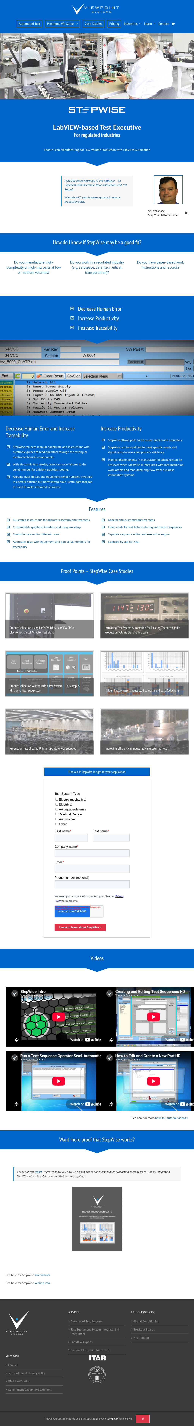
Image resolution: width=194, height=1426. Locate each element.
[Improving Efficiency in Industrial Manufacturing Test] (145, 731)
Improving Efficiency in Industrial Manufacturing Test (136, 748)
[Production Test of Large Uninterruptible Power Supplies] (49, 731)
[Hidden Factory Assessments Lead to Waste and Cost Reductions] (145, 673)
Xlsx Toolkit (141, 1337)
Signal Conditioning (146, 1321)
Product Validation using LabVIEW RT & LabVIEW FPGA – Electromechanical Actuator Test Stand (43, 630)
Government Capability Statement (29, 1389)
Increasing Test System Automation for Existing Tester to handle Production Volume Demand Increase (142, 630)
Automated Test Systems (86, 1321)
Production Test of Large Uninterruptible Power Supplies (43, 748)
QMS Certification (19, 1381)
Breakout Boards (144, 1329)
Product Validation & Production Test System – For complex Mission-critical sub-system (45, 688)
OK (143, 1419)
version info (42, 1283)
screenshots (42, 1275)
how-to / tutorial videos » (171, 1118)
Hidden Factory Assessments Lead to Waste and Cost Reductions (142, 690)
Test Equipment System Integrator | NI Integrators (95, 1331)
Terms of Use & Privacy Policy (26, 1373)
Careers (12, 1365)
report (38, 1172)
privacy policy (111, 1418)
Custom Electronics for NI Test (90, 1350)
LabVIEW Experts (82, 1342)
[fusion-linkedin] (186, 212)
